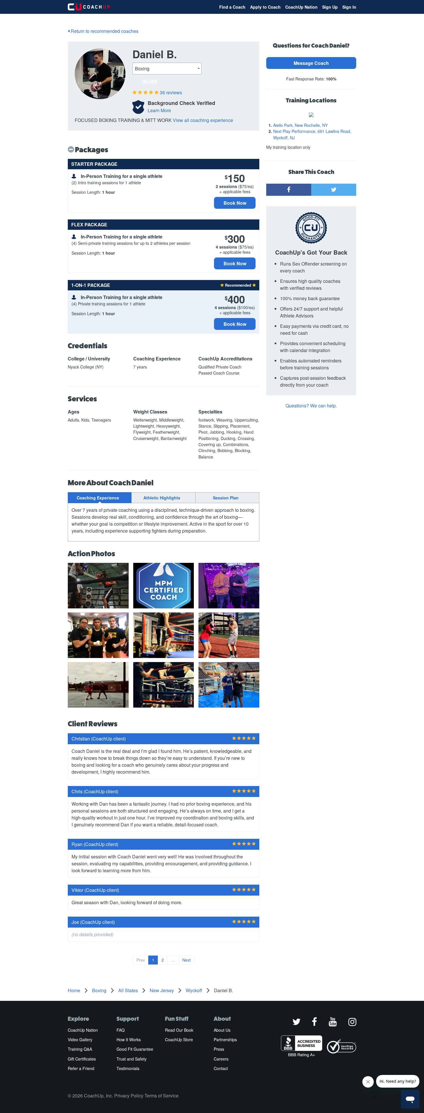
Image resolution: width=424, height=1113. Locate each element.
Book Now (235, 203)
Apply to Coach (265, 7)
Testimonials (128, 1068)
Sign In (349, 7)
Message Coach (311, 63)
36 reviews (171, 92)
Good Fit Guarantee (135, 1049)
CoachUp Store (179, 1039)
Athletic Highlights (161, 498)
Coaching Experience (98, 498)
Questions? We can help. (311, 405)
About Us (222, 1030)
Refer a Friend (81, 1068)
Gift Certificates (82, 1059)
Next (186, 960)
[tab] (100, 497)
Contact (221, 1068)
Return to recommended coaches (104, 31)
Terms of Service (162, 1095)
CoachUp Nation (301, 7)
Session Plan (226, 498)
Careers (221, 1059)
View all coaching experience (203, 120)
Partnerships (225, 1039)
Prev (140, 960)
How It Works (129, 1039)
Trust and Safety (132, 1059)
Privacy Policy (128, 1095)
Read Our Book (179, 1030)
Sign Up (330, 7)
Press (219, 1049)
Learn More (159, 110)
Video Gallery (80, 1039)
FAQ (121, 1030)
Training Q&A (80, 1049)
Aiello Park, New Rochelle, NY (300, 125)
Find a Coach (232, 7)
